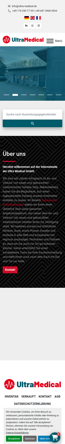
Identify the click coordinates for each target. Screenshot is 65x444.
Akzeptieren (14, 438)
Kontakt (45, 396)
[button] (6, 95)
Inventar (11, 396)
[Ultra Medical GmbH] (32, 384)
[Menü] (50, 41)
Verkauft (28, 396)
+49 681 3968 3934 (46, 10)
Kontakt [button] (10, 269)
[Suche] (32, 123)
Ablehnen (30, 438)
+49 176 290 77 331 (23, 10)
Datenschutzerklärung (17, 432)
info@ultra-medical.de (24, 6)
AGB (57, 396)
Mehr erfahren (47, 438)
